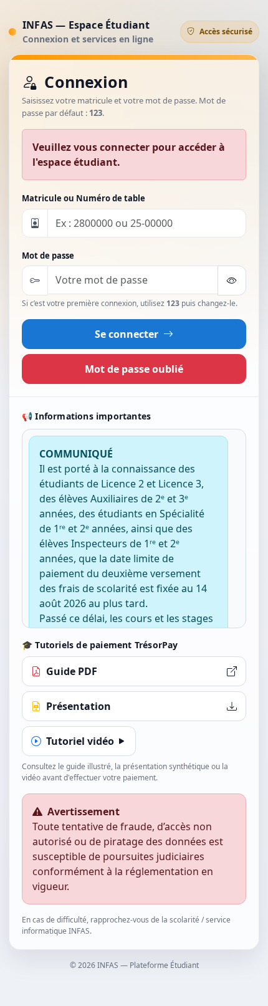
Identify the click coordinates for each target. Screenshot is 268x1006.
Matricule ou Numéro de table (83, 198)
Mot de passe (48, 255)
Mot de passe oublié (134, 369)
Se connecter (128, 334)
